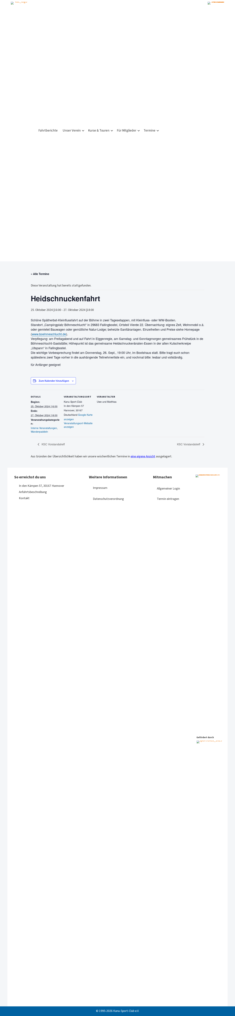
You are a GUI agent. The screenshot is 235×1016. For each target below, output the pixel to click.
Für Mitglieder (126, 130)
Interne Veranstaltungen (44, 428)
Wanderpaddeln (39, 431)
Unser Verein (72, 130)
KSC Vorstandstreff (53, 444)
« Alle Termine (40, 274)
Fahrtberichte (48, 130)
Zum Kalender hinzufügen (54, 380)
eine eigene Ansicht (143, 456)
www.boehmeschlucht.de (49, 334)
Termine (149, 130)
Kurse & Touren (98, 130)
